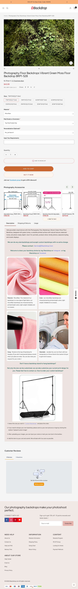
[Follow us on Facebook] (7, 520)
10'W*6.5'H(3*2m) (11, 104)
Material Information (34, 538)
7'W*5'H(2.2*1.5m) (11, 100)
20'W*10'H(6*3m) (57, 104)
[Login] (70, 8)
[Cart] (75, 8)
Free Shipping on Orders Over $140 (39, 2)
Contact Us (8, 542)
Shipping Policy (33, 542)
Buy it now (28, 175)
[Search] (7, 8)
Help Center (8, 559)
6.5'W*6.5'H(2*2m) (57, 100)
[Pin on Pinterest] (28, 87)
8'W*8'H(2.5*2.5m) (27, 104)
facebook (42, 253)
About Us (7, 538)
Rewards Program (58, 538)
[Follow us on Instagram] (11, 520)
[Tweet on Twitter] (31, 87)
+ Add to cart (51, 219)
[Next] (76, 42)
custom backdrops (31, 423)
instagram (57, 250)
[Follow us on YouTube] (19, 520)
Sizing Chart (32, 545)
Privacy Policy (8, 570)
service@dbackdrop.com (43, 246)
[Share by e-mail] (34, 87)
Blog (6, 566)
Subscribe (68, 523)
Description (10, 223)
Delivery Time (8, 549)
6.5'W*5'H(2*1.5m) (41, 100)
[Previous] (4, 68)
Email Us (7, 563)
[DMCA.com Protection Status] (39, 586)
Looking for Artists (58, 545)
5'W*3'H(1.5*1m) (26, 100)
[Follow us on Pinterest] (15, 520)
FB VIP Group (56, 542)
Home (6, 16)
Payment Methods (58, 549)
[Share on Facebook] (25, 87)
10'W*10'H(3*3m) (42, 104)
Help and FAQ (8, 545)
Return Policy (32, 549)
